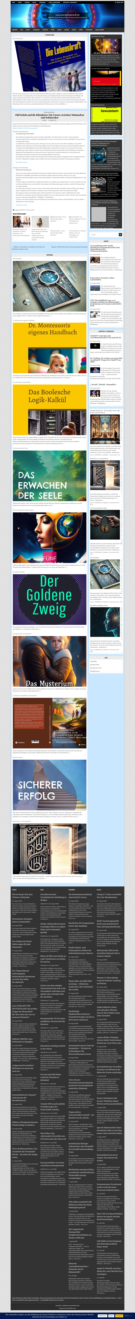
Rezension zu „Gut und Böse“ (22, 697)
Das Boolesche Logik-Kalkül (21, 258)
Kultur (34, 2)
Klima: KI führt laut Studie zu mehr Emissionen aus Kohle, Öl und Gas (53, 959)
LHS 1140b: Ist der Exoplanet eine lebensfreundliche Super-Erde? (109, 1244)
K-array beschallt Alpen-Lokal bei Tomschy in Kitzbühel (51, 1077)
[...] (34, 104)
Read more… (72, 918)
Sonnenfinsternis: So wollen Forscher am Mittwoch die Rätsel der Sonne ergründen (109, 1069)
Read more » (116, 460)
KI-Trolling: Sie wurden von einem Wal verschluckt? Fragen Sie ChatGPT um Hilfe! (106, 368)
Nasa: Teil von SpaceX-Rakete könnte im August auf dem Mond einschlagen (110, 1216)
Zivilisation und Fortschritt (21, 821)
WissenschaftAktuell (49, 112)
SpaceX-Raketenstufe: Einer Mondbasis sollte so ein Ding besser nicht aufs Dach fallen (109, 1130)
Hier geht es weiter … (22, 162)
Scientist (44, 120)
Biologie (67, 30)
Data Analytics (94, 566)
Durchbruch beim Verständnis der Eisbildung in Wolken (53, 897)
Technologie (36, 30)
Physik (52, 30)
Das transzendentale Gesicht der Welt (24, 38)
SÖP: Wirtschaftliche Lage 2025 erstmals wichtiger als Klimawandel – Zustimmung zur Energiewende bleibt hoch (105, 311)
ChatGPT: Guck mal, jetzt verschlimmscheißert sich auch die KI (105, 345)
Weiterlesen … (94, 332)
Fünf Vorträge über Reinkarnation (23, 386)
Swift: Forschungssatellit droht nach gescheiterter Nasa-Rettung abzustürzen (108, 924)
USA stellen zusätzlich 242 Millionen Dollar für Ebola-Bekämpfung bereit (80, 1205)
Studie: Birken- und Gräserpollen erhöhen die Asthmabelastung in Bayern (81, 950)
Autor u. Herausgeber (54, 2)
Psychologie (89, 30)
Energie (59, 30)
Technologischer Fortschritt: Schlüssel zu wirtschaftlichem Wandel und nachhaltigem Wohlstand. (104, 175)
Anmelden (93, 669)
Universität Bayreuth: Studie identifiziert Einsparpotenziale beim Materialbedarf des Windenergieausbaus (105, 256)
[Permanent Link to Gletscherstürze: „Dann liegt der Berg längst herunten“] (59, 222)
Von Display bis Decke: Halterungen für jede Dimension (22, 944)
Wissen (20, 2)
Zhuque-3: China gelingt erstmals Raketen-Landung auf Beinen (109, 980)
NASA (21, 30)
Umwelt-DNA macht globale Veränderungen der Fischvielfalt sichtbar (52, 1107)
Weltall (28, 30)
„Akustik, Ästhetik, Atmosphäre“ (103, 392)
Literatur (27, 2)
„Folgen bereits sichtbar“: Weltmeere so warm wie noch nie (23, 1068)
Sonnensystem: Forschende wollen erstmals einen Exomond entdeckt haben (109, 1187)
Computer (45, 30)
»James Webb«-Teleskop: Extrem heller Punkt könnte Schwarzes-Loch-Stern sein (109, 1040)
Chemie (81, 30)
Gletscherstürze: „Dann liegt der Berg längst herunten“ (57, 233)
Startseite (14, 30)
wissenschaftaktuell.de (67, 14)
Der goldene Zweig (18, 448)
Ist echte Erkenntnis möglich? (100, 36)
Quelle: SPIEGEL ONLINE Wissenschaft (25, 128)
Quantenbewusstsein (97, 73)
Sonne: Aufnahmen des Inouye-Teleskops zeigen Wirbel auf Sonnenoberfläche (110, 1101)
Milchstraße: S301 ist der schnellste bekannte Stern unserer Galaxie (108, 953)
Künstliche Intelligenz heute (99, 613)
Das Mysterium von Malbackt (22, 510)
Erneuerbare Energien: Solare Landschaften (102, 287)
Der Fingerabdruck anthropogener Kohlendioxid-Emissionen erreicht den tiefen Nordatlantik (23, 976)
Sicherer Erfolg (17, 634)
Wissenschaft (30, 210)
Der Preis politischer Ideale (98, 516)
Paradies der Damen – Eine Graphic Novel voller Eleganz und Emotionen (105, 420)
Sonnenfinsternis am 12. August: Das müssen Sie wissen (107, 1158)
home (13, 2)
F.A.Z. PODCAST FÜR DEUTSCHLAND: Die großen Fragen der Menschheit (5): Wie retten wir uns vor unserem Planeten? (24, 1011)
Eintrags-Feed (94, 673)
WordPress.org (95, 679)
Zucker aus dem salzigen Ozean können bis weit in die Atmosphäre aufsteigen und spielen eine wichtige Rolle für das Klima (53, 991)
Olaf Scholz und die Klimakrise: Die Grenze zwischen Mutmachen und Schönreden (49, 116)
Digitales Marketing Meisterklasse (23, 759)
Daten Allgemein (99, 30)
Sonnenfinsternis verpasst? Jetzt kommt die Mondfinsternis (24, 1098)
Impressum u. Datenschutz (70, 2)
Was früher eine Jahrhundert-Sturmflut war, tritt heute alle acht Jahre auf (53, 1136)
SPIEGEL (22, 210)
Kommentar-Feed (95, 676)
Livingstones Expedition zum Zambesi (25, 572)
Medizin (74, 30)
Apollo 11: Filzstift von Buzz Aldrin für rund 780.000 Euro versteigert (110, 1271)
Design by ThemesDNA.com (67, 1308)
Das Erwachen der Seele (20, 324)
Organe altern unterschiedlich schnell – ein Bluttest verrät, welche (81, 1115)
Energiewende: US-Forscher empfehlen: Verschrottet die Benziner (52, 1021)
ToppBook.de (42, 2)
